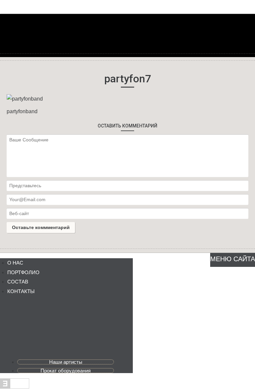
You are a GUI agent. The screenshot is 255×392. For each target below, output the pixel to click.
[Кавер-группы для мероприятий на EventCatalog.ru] (14, 387)
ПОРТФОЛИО (23, 272)
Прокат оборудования (66, 370)
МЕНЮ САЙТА (232, 259)
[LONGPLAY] (127, 40)
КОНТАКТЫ (21, 291)
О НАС (15, 263)
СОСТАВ (17, 281)
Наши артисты (65, 362)
